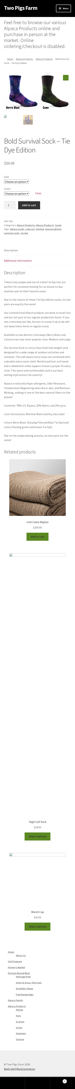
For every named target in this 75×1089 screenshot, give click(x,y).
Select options (38, 836)
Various (20, 1039)
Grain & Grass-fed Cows (29, 982)
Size (6, 176)
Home (10, 59)
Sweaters (21, 1033)
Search (37, 1083)
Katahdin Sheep (24, 988)
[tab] (37, 250)
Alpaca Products (24, 59)
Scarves (20, 1021)
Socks (58, 225)
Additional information (18, 260)
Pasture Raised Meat (19, 973)
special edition (53, 229)
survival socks (12, 233)
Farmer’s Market (16, 967)
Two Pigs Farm (20, 7)
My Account (12, 1083)
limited (40, 229)
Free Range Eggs (24, 994)
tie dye (24, 233)
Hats (18, 1015)
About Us (21, 955)
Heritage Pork (23, 976)
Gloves (19, 1009)
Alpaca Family (15, 1000)
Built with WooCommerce (19, 1069)
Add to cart (29, 205)
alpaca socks (17, 229)
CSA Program (15, 961)
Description (11, 250)
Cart (57, 1080)
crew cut (30, 229)
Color (7, 188)
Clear (38, 193)
